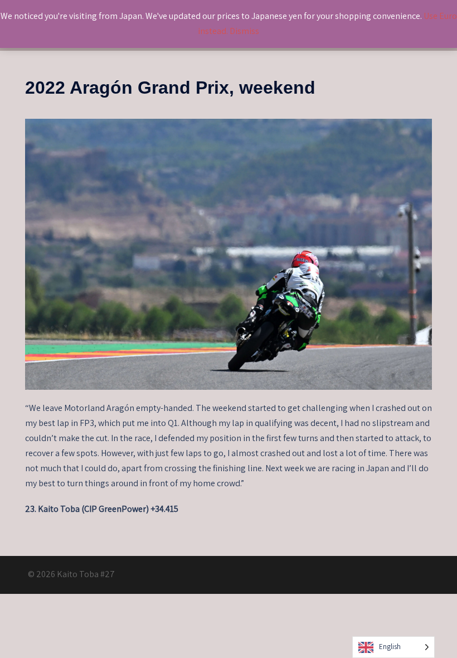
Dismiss (244, 31)
